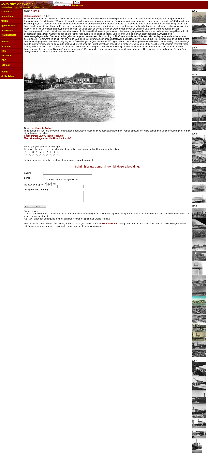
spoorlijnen (7, 16)
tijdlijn (4, 21)
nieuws (5, 41)
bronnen (6, 46)
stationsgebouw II (33, 16)
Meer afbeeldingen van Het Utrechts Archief (47, 138)
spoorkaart (7, 11)
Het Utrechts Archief (41, 128)
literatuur (6, 55)
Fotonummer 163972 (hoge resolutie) (44, 136)
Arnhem (35, 11)
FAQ (3, 60)
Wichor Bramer (110, 223)
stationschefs (8, 35)
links (4, 51)
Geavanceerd (77, 5)
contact (5, 65)
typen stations (9, 25)
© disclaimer (8, 76)
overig (4, 71)
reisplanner (7, 30)
